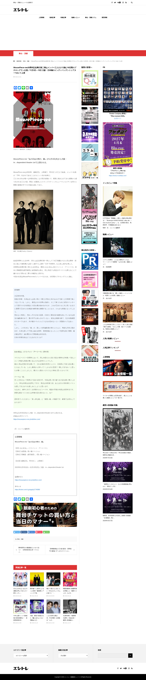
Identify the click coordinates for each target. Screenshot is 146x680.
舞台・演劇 (23, 53)
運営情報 (104, 17)
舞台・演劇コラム (90, 17)
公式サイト (117, 118)
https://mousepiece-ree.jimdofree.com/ (26, 419)
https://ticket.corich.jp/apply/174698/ (27, 489)
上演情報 (41, 17)
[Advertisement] (73, 35)
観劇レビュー (76, 17)
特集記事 (63, 17)
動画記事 (52, 17)
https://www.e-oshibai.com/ (117, 175)
